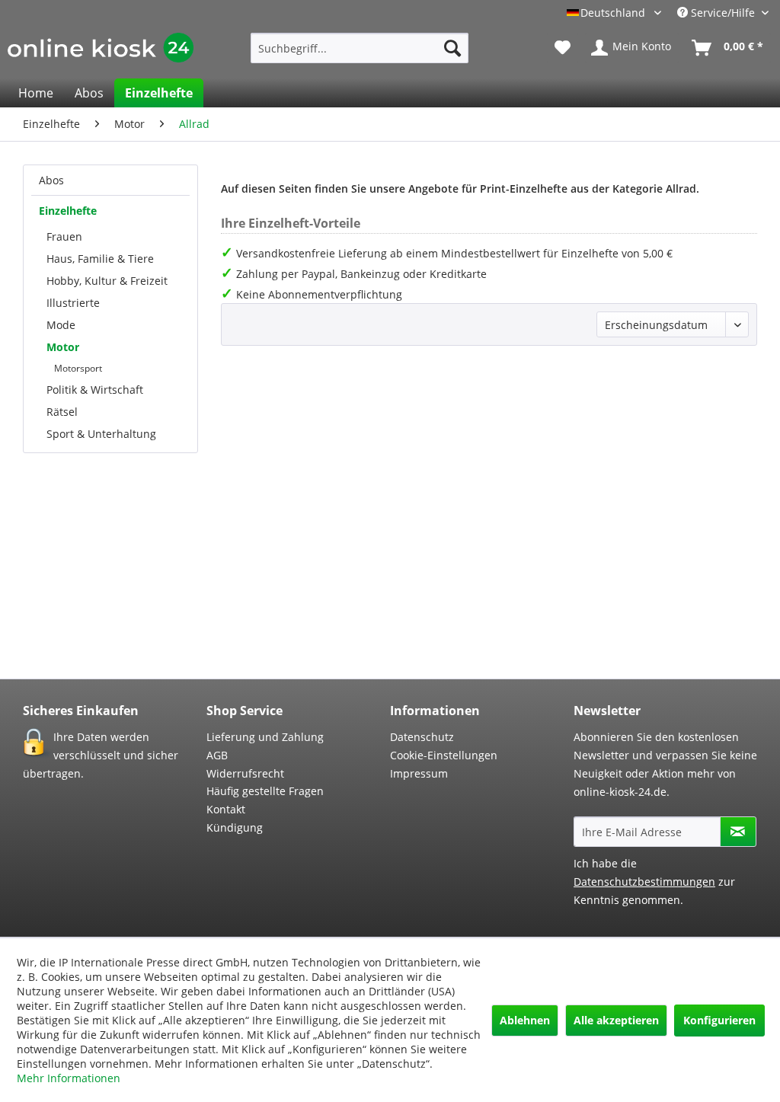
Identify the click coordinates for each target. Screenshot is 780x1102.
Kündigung (234, 827)
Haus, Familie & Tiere (100, 258)
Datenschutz (422, 737)
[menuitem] (360, 48)
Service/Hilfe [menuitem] (723, 12)
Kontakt (225, 809)
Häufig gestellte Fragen (265, 791)
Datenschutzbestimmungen (644, 881)
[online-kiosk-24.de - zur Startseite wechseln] (100, 52)
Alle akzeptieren (616, 1020)
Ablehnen (525, 1020)
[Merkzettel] (562, 48)
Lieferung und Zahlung (265, 737)
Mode (60, 325)
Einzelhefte (68, 210)
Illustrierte (73, 302)
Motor (62, 347)
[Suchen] (452, 48)
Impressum (419, 773)
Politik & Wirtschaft (94, 389)
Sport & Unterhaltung (101, 433)
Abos (51, 180)
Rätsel (62, 411)
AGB (217, 755)
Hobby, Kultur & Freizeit (107, 280)
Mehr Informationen (68, 1078)
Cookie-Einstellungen (443, 755)
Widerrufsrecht (245, 773)
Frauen (64, 236)
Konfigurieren (719, 1020)
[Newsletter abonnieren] (738, 831)
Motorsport (78, 368)
